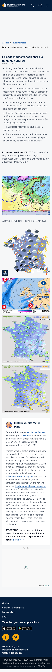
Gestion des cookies (12, 653)
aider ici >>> (17, 539)
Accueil (5, 43)
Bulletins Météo (19, 43)
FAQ (4, 616)
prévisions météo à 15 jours (19, 476)
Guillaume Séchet (36, 432)
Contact (6, 603)
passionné (26, 435)
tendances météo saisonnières (30, 486)
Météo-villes (8, 612)
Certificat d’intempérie (13, 607)
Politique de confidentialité (15, 649)
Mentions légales (10, 646)
